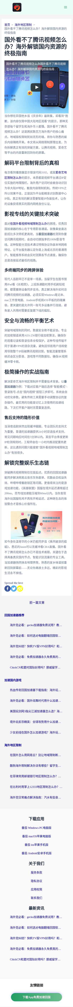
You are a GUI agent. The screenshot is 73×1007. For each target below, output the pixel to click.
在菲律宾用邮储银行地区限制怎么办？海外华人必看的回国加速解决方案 (36, 776)
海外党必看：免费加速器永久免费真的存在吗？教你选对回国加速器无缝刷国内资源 (36, 656)
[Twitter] (14, 588)
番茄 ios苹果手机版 (36, 844)
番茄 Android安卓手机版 (37, 853)
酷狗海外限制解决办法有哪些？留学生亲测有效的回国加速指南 (36, 765)
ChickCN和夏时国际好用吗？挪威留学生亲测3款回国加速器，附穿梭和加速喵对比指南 (36, 667)
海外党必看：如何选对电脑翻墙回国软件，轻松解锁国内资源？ (36, 635)
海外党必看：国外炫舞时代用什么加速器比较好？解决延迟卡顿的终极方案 (36, 700)
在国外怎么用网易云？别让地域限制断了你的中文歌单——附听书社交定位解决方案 (36, 755)
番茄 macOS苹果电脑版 (36, 836)
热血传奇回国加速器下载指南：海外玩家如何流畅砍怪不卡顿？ (36, 690)
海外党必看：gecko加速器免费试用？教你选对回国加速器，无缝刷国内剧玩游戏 (36, 625)
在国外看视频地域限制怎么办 (28, 223)
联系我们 (36, 897)
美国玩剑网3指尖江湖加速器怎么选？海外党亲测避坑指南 (36, 711)
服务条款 (36, 872)
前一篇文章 (36, 602)
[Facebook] (7, 588)
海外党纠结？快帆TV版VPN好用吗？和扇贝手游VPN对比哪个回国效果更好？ (36, 646)
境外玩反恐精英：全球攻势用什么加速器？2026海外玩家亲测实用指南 (36, 721)
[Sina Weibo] (20, 588)
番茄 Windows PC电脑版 (36, 827)
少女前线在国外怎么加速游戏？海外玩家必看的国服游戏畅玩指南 (36, 732)
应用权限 (36, 889)
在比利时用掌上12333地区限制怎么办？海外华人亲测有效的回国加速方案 (36, 786)
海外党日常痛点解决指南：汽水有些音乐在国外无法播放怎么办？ (36, 797)
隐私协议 (36, 880)
